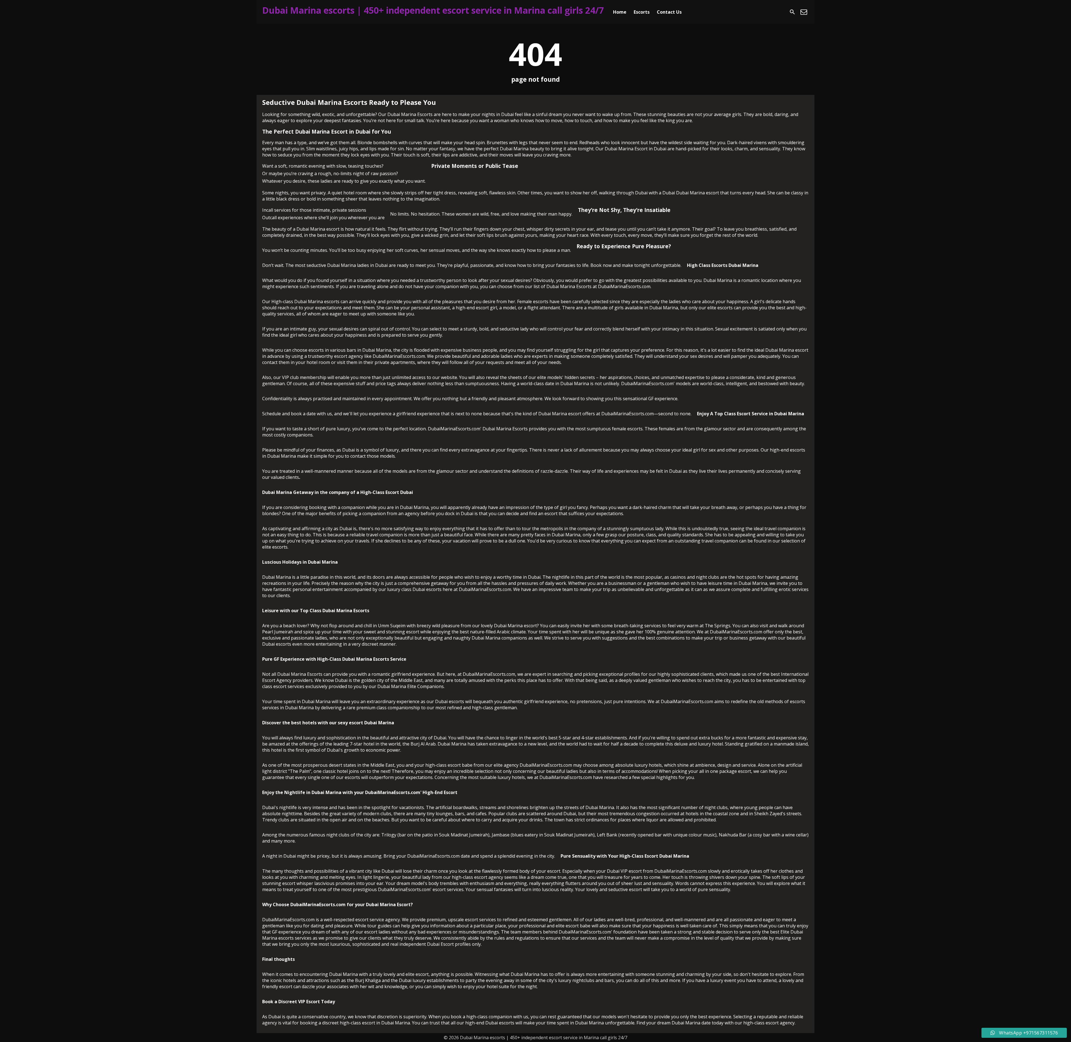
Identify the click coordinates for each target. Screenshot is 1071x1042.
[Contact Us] (804, 12)
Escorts (642, 12)
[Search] (792, 12)
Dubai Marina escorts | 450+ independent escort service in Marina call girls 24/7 (433, 10)
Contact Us (669, 12)
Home (619, 12)
